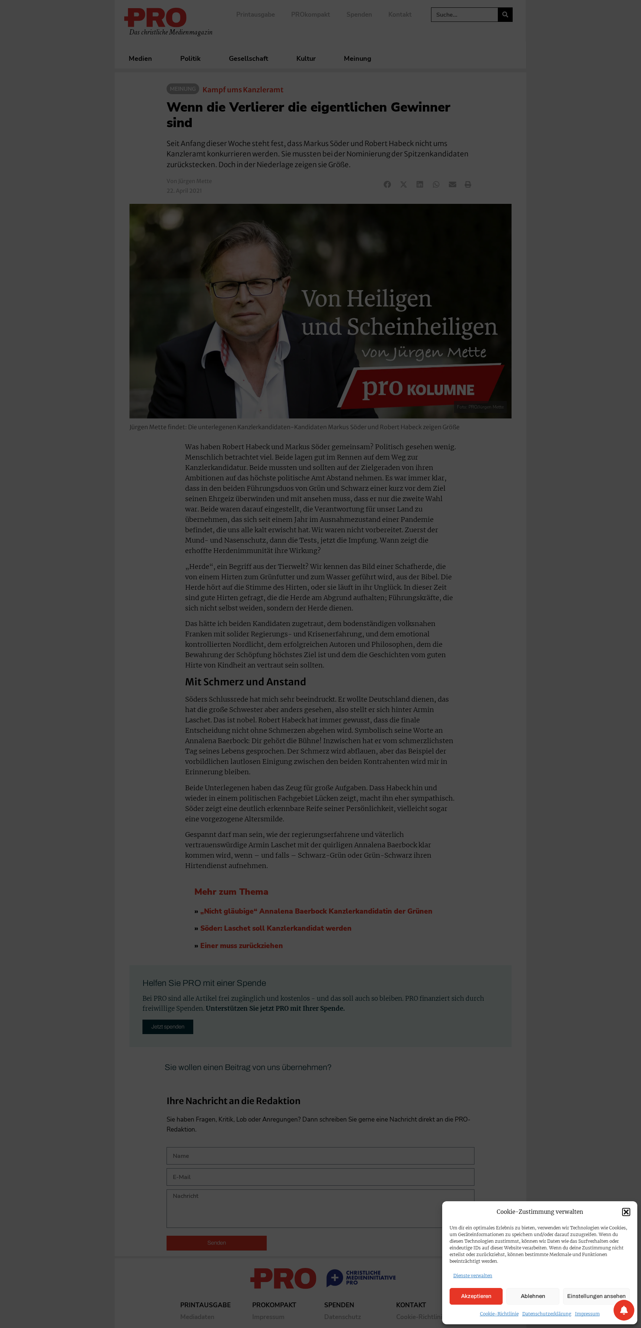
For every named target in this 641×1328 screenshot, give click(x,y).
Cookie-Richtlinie (499, 1314)
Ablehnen (533, 1296)
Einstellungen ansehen (596, 1296)
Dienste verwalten (472, 1275)
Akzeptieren (476, 1296)
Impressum (587, 1314)
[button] (626, 1212)
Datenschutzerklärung (546, 1314)
